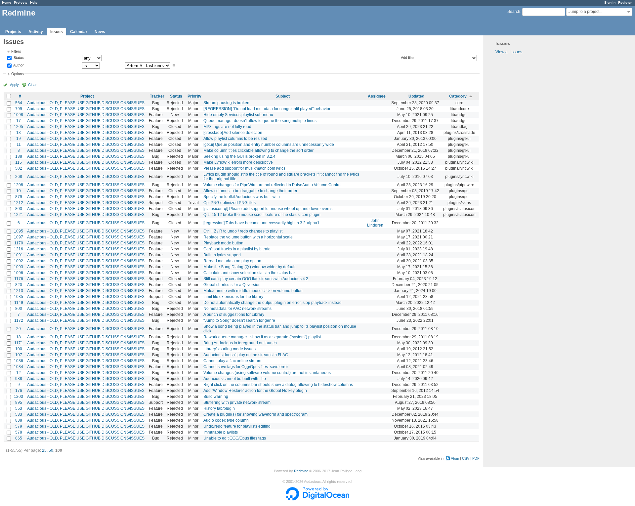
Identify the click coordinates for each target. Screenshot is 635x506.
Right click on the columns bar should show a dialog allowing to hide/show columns (278, 384)
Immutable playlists (220, 432)
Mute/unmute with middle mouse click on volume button (253, 290)
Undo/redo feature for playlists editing (237, 426)
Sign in (609, 2)
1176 (18, 278)
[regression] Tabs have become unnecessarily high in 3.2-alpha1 (261, 223)
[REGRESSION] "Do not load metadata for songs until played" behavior (266, 108)
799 (18, 108)
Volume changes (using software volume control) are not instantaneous (267, 372)
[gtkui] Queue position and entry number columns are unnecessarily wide (268, 144)
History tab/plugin (219, 408)
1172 (18, 320)
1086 (18, 360)
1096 (18, 273)
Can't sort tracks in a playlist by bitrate (237, 249)
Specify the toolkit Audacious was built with (241, 196)
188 (18, 156)
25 (44, 450)
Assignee (377, 96)
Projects (20, 2)
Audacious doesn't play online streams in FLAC (245, 355)
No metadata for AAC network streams (237, 308)
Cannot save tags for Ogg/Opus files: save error (245, 366)
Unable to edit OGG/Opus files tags (234, 438)
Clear (32, 85)
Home (6, 2)
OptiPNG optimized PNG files (229, 202)
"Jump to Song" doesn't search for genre (239, 320)
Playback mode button (223, 243)
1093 (18, 267)
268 (18, 176)
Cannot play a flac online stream (232, 360)
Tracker (157, 96)
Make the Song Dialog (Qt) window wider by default (249, 267)
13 (18, 132)
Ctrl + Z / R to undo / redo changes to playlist (242, 231)
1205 (18, 126)
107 (18, 355)
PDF (476, 458)
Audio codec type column (226, 420)
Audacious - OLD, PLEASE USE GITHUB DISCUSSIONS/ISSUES (86, 103)
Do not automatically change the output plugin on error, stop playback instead (272, 302)
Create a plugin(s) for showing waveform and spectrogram (255, 414)
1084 (18, 366)
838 (18, 420)
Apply (14, 85)
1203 (18, 396)
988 (18, 378)
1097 (18, 237)
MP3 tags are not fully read (227, 126)
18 (18, 337)
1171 (18, 343)
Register (625, 2)
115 (18, 162)
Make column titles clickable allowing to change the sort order (258, 150)
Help (33, 2)
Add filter (408, 58)
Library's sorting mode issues (229, 349)
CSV (465, 458)
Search (513, 11)
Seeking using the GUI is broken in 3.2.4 (239, 156)
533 (18, 414)
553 (18, 408)
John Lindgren (375, 223)
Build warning (215, 396)
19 (18, 138)
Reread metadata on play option (232, 261)
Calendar (78, 31)
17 (18, 120)
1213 (18, 290)
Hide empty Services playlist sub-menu (238, 114)
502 (18, 168)
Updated (416, 96)
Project (87, 96)
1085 (18, 296)
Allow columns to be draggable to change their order (250, 191)
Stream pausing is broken (226, 103)
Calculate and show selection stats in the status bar (249, 273)
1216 (18, 249)
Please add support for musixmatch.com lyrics (244, 168)
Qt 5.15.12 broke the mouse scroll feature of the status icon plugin (261, 214)
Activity (35, 31)
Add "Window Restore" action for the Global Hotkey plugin (255, 390)
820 (18, 284)
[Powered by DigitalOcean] (317, 499)
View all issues (508, 52)
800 (18, 308)
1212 (18, 202)
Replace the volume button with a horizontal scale (248, 237)
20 (18, 328)
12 (18, 372)
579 (18, 426)
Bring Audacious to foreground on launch (240, 343)
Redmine (301, 471)
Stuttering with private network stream (237, 402)
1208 (18, 185)
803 (18, 208)
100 (18, 349)
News (100, 31)
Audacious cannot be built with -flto (234, 378)
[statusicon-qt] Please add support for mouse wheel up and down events (267, 208)
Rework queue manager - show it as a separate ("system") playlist (262, 337)
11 (19, 144)
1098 (18, 114)
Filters (16, 51)
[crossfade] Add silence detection (232, 132)
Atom (455, 458)
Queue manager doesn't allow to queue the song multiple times (260, 120)
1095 (18, 231)
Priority (194, 96)
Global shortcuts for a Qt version (232, 284)
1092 (18, 261)
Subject (282, 96)
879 (18, 196)
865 (18, 438)
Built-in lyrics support (222, 255)
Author (18, 65)
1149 (18, 302)
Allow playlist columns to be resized (235, 138)
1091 (18, 255)
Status (18, 58)
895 (18, 402)
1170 (18, 243)
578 (18, 432)
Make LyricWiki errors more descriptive (238, 162)
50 (51, 450)
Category (458, 96)
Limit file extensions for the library (233, 296)
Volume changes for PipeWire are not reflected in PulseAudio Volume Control (272, 185)
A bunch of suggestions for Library (233, 314)
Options (17, 74)
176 (18, 390)
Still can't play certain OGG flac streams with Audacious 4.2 (255, 278)
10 (18, 191)
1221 (18, 214)
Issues (56, 31)
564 (18, 103)
